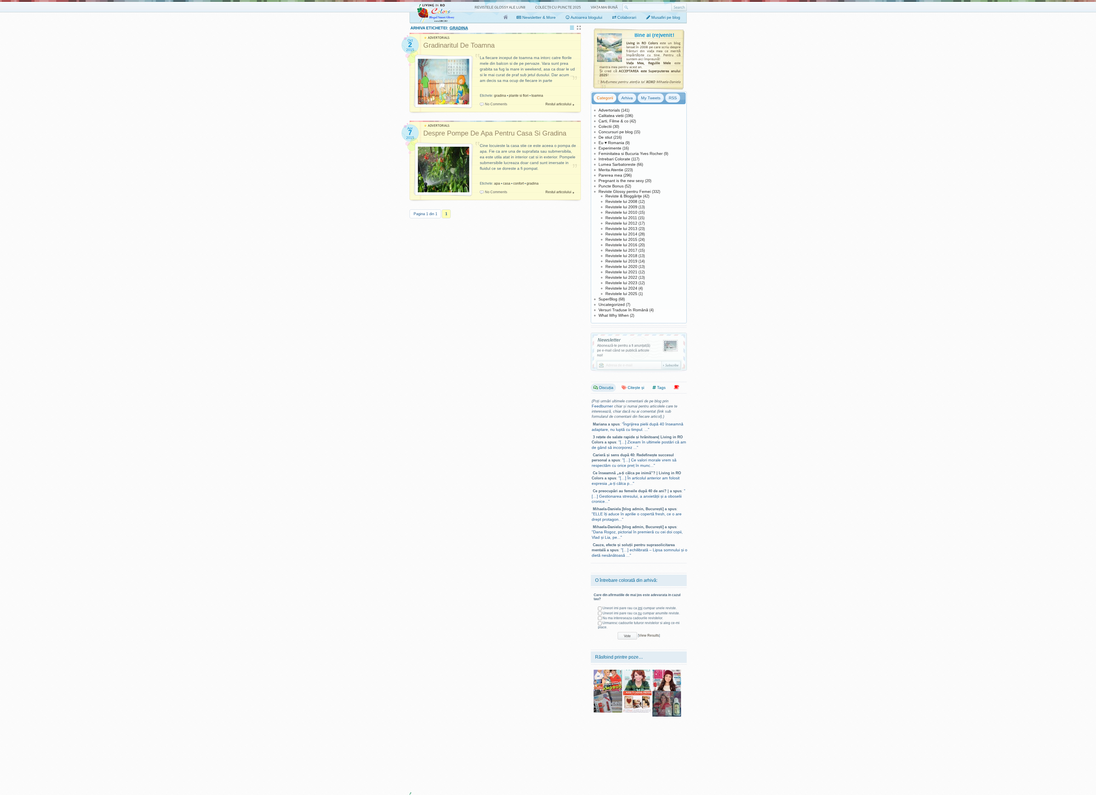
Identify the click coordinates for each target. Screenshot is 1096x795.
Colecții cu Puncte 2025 (558, 7)
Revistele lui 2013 (621, 228)
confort (518, 183)
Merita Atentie (611, 170)
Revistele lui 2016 (621, 245)
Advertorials (609, 110)
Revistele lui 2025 (621, 293)
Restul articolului (558, 104)
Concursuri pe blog (616, 132)
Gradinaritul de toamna (459, 45)
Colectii (605, 126)
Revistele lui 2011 (621, 217)
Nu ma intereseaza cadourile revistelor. (633, 618)
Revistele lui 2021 (621, 272)
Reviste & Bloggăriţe (623, 196)
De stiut (605, 137)
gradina (500, 96)
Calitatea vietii (611, 115)
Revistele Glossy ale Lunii (500, 7)
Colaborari (626, 17)
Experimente (610, 148)
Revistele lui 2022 (621, 277)
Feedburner (602, 406)
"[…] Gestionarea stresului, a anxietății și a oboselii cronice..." (638, 496)
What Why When (614, 315)
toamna (537, 96)
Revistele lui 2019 (621, 261)
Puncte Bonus (611, 186)
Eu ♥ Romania (611, 142)
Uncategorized (612, 304)
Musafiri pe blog (665, 17)
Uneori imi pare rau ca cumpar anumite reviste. (641, 613)
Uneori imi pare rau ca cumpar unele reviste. (640, 608)
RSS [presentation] (673, 98)
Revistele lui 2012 (621, 223)
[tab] (604, 97)
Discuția (605, 387)
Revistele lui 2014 (621, 234)
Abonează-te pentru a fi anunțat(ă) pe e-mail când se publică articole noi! (623, 350)
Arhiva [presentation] (627, 98)
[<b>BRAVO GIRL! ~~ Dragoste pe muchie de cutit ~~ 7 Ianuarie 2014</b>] (666, 672)
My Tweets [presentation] (650, 98)
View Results (649, 635)
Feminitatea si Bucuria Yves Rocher (631, 153)
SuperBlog (608, 299)
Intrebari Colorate (614, 159)
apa (497, 183)
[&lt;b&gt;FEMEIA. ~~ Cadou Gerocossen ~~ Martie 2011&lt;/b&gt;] (608, 693)
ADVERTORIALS (439, 38)
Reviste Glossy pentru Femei (625, 191)
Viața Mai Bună (604, 7)
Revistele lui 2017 (621, 250)
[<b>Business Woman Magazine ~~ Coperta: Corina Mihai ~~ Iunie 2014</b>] (637, 672)
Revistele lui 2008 (621, 201)
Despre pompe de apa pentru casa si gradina (494, 133)
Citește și (635, 387)
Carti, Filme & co (613, 121)
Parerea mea (610, 175)
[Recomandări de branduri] (676, 387)
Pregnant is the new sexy (621, 180)
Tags (661, 387)
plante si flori (519, 96)
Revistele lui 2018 (621, 255)
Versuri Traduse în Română (623, 310)
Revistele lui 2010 (621, 212)
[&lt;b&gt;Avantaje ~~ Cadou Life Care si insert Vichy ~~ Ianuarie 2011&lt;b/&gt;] (666, 693)
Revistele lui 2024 (621, 288)
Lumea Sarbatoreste (617, 164)
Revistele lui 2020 (621, 266)
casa (506, 183)
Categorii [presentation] (605, 98)
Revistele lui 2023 (621, 283)
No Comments (496, 104)
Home (505, 17)
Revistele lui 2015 (621, 239)
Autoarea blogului (586, 17)
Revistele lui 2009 (621, 207)
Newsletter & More (538, 17)
